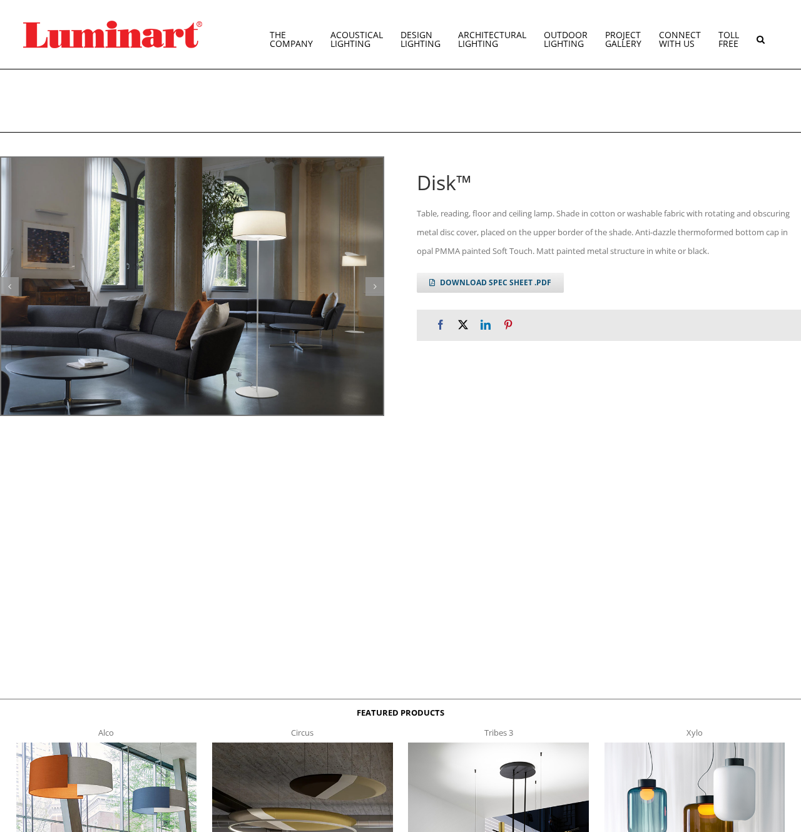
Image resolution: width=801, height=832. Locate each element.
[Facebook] (440, 325)
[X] (463, 325)
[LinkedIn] (485, 325)
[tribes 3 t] (498, 746)
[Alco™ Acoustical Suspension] (106, 746)
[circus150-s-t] (302, 746)
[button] (761, 34)
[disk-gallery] (192, 286)
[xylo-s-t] (695, 746)
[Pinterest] (508, 325)
